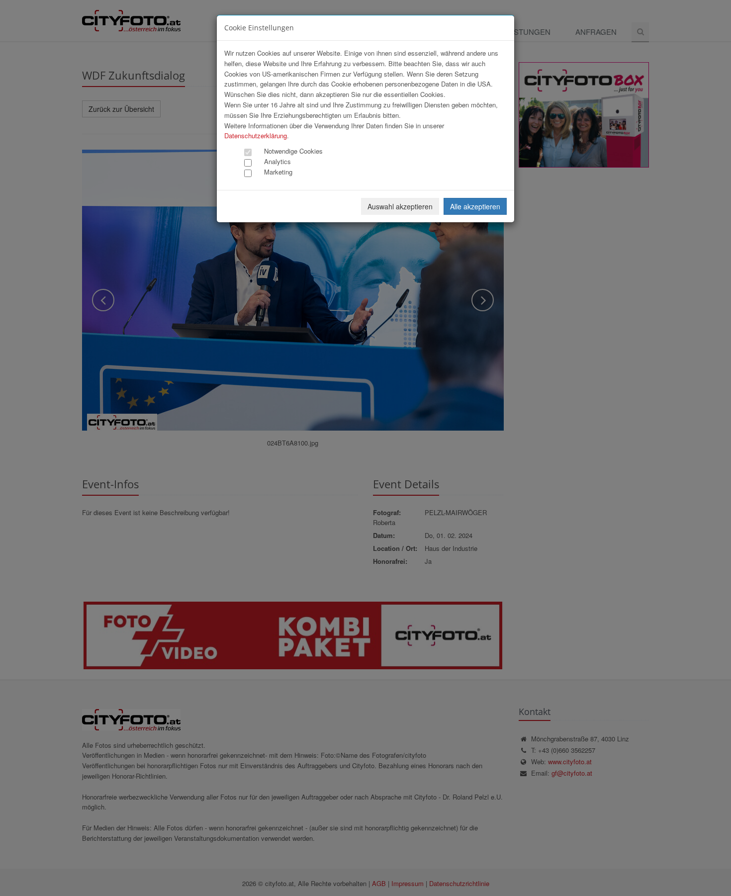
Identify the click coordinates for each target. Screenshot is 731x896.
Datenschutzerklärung (255, 135)
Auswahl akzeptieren (400, 206)
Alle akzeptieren (475, 206)
